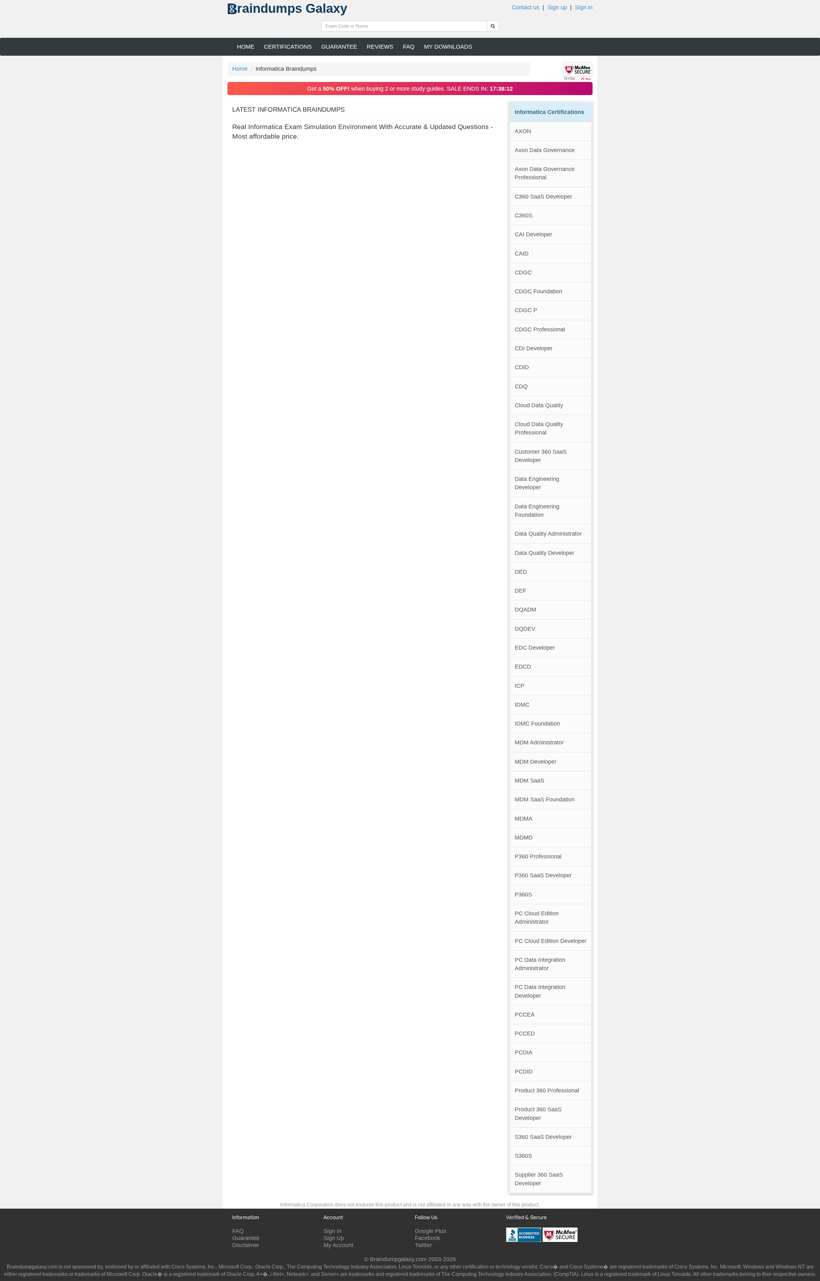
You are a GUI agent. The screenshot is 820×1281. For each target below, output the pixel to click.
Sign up (557, 7)
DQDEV (525, 628)
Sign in (584, 7)
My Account (338, 1245)
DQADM (525, 609)
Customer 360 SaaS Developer (541, 455)
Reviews (380, 46)
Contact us (525, 7)
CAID (522, 253)
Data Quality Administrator (548, 533)
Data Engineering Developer (537, 483)
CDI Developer (534, 348)
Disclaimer (245, 1245)
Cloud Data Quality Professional (539, 428)
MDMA (523, 818)
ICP (519, 685)
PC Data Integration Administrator (540, 963)
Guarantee (339, 46)
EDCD (523, 666)
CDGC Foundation (538, 291)
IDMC (522, 704)
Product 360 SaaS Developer (538, 1113)
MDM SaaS (529, 780)
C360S (523, 215)
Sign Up (334, 1238)
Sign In (332, 1231)
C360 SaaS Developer (543, 196)
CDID (522, 367)
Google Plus (430, 1231)
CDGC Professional (540, 329)
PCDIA (523, 1052)
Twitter (423, 1245)
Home (245, 46)
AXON (523, 131)
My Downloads (448, 46)
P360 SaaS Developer (543, 875)
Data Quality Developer (544, 552)
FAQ (408, 46)
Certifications (288, 46)
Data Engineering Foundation (537, 510)
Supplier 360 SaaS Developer (539, 1178)
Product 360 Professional (547, 1090)
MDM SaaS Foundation (545, 799)
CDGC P (526, 310)
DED (521, 571)
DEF (520, 590)
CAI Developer (533, 234)
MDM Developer (535, 761)
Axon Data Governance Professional (545, 173)
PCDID (524, 1071)
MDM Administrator (539, 742)
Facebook (427, 1238)
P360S (523, 894)
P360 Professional (538, 856)
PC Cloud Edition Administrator (537, 917)
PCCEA (525, 1014)
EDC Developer (535, 647)
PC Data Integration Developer (540, 991)
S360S (523, 1155)
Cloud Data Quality (539, 405)
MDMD (524, 837)
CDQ (521, 386)
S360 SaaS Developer (543, 1136)
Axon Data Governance (545, 150)
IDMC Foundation (537, 723)
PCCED (525, 1033)
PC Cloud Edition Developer (550, 940)
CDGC (523, 272)
